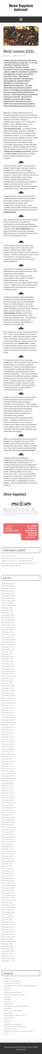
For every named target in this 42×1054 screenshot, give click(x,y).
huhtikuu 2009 (9, 890)
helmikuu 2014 (9, 839)
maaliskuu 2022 (9, 640)
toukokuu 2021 (9, 662)
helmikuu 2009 (9, 893)
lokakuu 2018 (8, 730)
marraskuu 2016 (9, 778)
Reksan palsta (9, 1017)
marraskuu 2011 (9, 861)
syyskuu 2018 (8, 732)
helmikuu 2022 (9, 642)
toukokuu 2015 (9, 812)
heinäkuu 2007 (9, 922)
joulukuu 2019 (9, 700)
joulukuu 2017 (9, 752)
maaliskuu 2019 (9, 717)
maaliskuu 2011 (9, 871)
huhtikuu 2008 (9, 905)
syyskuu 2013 (8, 844)
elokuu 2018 (8, 734)
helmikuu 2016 (9, 800)
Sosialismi (7, 1022)
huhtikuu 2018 (9, 744)
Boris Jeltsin (20, 511)
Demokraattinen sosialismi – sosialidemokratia (20, 986)
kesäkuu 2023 (9, 613)
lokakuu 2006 (8, 944)
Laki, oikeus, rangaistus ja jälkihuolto (16, 1006)
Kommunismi (8, 1002)
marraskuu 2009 (9, 885)
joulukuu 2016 (9, 776)
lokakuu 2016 (8, 781)
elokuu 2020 (8, 683)
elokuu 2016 (8, 786)
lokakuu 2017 (8, 756)
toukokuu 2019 (9, 713)
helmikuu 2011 (9, 873)
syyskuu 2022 (8, 630)
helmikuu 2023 (9, 623)
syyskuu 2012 (8, 856)
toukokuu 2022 (9, 635)
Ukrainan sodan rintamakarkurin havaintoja (18, 558)
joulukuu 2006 (9, 939)
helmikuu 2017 (9, 771)
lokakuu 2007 (8, 915)
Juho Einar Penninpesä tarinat (14, 995)
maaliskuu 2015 (9, 817)
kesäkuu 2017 (9, 764)
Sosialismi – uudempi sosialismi (15, 1027)
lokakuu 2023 (8, 608)
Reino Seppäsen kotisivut (21, 7)
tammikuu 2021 (9, 671)
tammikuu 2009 (9, 895)
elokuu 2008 (8, 902)
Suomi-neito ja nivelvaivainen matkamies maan (20, 563)
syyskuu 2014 (8, 832)
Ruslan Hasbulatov (31, 511)
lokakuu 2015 (8, 810)
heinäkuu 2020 (9, 686)
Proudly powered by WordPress (15, 1047)
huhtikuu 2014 (9, 834)
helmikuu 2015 (9, 820)
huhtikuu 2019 (9, 715)
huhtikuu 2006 (9, 951)
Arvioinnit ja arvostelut (12, 983)
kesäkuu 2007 (9, 924)
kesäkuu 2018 (9, 739)
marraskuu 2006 (9, 941)
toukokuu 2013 (9, 847)
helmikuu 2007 (9, 934)
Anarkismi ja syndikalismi (13, 981)
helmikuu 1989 (9, 961)
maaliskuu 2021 (9, 666)
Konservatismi (9, 1004)
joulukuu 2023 (9, 603)
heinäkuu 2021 (9, 657)
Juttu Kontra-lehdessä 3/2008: (12, 528)
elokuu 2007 (8, 920)
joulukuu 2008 (9, 898)
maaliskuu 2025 (9, 584)
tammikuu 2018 (9, 749)
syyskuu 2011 (8, 864)
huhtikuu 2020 (9, 693)
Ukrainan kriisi (8, 513)
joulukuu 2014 (9, 825)
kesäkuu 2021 (9, 659)
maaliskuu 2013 (9, 851)
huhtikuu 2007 (9, 929)
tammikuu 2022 (9, 644)
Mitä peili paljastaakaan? (12, 566)
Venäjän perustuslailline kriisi (22, 513)
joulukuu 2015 (9, 805)
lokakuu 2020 (8, 678)
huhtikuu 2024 (9, 593)
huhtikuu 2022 (9, 637)
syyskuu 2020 (8, 681)
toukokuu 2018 (9, 742)
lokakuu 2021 (8, 652)
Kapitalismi (8, 999)
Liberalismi (8, 1008)
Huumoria (7, 990)
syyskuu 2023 (8, 610)
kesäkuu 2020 (9, 688)
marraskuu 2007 (9, 912)
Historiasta (8, 988)
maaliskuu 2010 (9, 878)
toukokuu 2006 (9, 949)
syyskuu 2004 (8, 954)
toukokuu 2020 (9, 691)
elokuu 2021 (8, 654)
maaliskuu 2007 (9, 932)
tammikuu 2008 (9, 907)
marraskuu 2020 (9, 676)
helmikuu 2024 (9, 598)
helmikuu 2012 (9, 859)
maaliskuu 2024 (9, 596)
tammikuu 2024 (9, 601)
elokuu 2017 (8, 759)
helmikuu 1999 (9, 959)
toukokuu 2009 (9, 888)
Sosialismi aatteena (11, 1029)
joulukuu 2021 (9, 647)
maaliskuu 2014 (9, 837)
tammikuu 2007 (9, 937)
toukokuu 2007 (9, 927)
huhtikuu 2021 (9, 664)
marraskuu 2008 (9, 900)
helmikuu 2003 (9, 956)
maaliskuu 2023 (9, 620)
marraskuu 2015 (9, 808)
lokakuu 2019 (8, 705)
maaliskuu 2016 (9, 798)
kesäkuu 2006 (9, 946)
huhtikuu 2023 (9, 618)
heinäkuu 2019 (9, 708)
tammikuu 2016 (9, 803)
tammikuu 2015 (9, 822)
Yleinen (28, 509)
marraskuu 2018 (9, 727)
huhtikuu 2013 (9, 849)
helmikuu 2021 (9, 669)
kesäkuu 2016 (9, 791)
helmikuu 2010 (9, 881)
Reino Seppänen (20, 56)
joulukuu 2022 (9, 627)
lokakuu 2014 (8, 830)
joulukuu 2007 (9, 910)
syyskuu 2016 (8, 783)
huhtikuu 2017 (9, 766)
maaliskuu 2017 (9, 769)
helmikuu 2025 (9, 586)
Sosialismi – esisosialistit (12, 1024)
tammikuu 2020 (9, 698)
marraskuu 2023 (9, 605)
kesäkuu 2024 (9, 588)
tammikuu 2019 (9, 722)
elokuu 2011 (8, 866)
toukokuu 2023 (9, 615)
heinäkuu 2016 (9, 788)
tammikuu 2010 (9, 883)
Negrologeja (8, 1013)
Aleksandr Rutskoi (10, 511)
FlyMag (35, 1047)
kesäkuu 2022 (9, 632)
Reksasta (7, 1020)
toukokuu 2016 (9, 793)
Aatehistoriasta (9, 979)
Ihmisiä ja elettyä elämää (13, 992)
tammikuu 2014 (9, 842)
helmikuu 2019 (9, 720)
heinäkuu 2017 (9, 761)
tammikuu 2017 (9, 773)
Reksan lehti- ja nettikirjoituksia (15, 509)
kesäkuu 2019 (9, 710)
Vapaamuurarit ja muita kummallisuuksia (18, 1031)
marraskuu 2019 (9, 703)
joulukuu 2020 (9, 674)
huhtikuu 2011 (9, 868)
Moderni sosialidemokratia (13, 1011)
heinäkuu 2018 (9, 737)
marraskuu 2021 (9, 649)
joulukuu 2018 (9, 725)
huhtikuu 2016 (9, 795)
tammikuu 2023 (9, 625)
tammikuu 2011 (9, 876)
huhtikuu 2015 (9, 815)
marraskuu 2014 (9, 827)
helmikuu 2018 (9, 747)
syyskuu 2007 (8, 917)
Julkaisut (7, 997)
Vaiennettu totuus (9, 556)
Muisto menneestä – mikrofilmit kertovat (17, 561)
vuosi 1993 (10, 515)
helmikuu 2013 (9, 854)
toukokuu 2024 (9, 591)
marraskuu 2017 (9, 754)
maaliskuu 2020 (9, 695)
